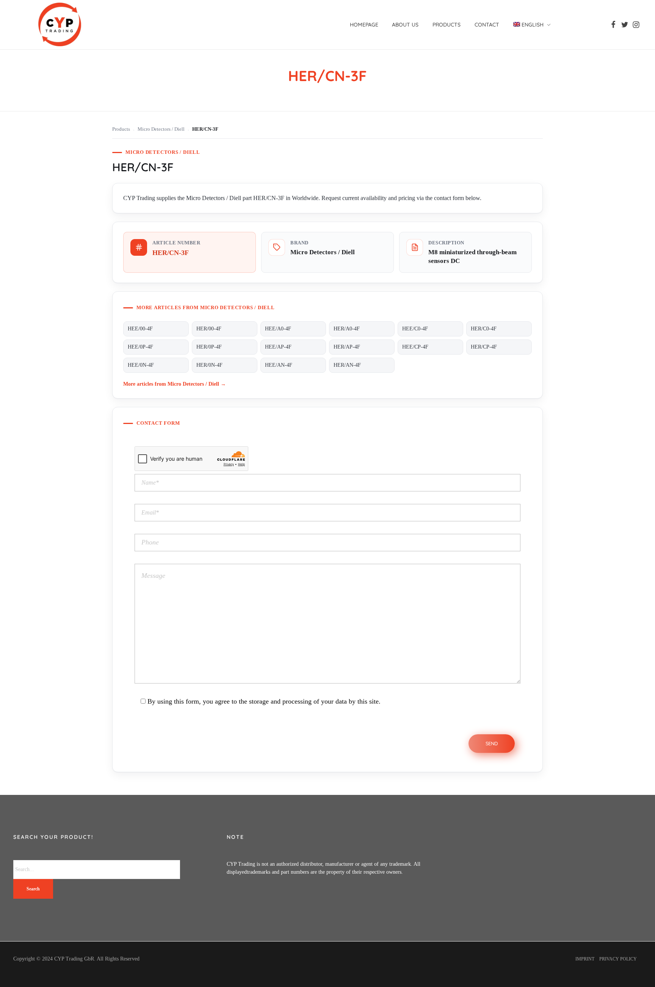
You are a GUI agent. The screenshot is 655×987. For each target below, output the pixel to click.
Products (121, 129)
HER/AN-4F (347, 365)
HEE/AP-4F (278, 347)
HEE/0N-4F (141, 365)
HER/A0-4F (347, 329)
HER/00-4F (208, 329)
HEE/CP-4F (415, 347)
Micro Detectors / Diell (161, 129)
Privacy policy (618, 959)
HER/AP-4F (347, 347)
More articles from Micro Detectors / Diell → (174, 384)
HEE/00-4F (140, 329)
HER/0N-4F (209, 365)
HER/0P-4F (209, 347)
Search (33, 889)
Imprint (584, 959)
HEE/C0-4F (415, 329)
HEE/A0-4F (278, 329)
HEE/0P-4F (140, 347)
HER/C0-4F (484, 329)
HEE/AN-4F (278, 365)
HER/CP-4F (484, 347)
